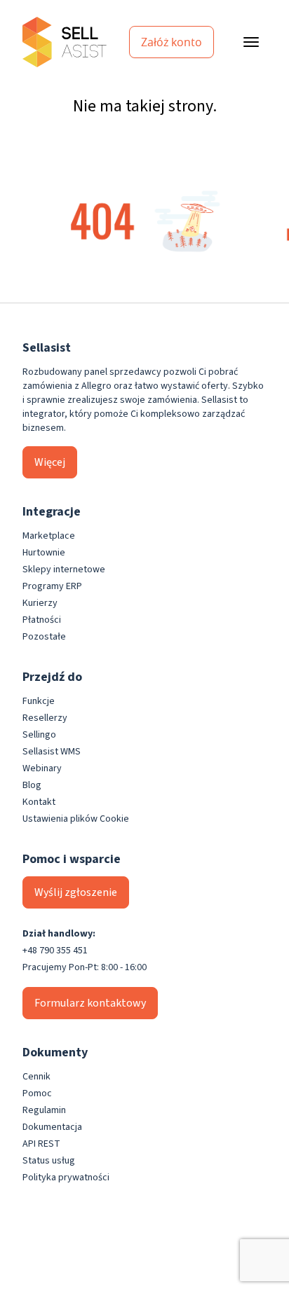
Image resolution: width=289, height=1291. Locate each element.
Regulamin (44, 1110)
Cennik (36, 1077)
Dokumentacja (52, 1127)
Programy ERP (52, 586)
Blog (31, 785)
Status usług (48, 1161)
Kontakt (38, 802)
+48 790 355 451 (55, 951)
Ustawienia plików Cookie (75, 819)
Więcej (49, 462)
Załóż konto (171, 42)
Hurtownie (43, 553)
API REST (41, 1144)
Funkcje (38, 701)
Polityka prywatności (65, 1178)
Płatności (41, 620)
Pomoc (37, 1093)
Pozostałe (44, 637)
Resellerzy (44, 718)
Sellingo (39, 735)
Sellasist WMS (51, 752)
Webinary (42, 768)
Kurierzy (40, 603)
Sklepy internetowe (63, 569)
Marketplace (48, 536)
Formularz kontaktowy (90, 1003)
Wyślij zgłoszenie (75, 892)
